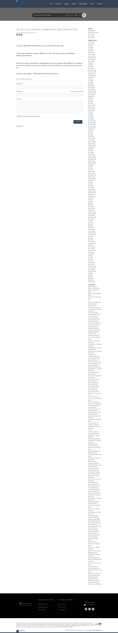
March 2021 (91, 136)
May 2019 (90, 168)
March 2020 (91, 154)
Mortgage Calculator (43, 607)
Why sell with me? (62, 604)
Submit (78, 121)
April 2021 (90, 135)
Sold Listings (91, 37)
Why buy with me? (42, 604)
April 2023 (90, 103)
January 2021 (91, 140)
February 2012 (91, 282)
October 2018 (91, 177)
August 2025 (91, 61)
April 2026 (90, 50)
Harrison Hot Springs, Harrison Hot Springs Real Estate (94, 398)
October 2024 (91, 73)
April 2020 (90, 152)
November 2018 (92, 175)
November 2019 (92, 159)
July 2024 (90, 79)
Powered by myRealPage (97, 630)
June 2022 (90, 114)
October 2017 (91, 194)
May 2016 (90, 224)
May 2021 (90, 133)
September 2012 (92, 271)
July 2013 (90, 255)
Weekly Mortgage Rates (94, 557)
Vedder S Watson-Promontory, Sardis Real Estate (94, 544)
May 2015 (90, 238)
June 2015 (90, 236)
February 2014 (91, 247)
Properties (58, 4)
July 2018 (90, 182)
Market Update (83, 4)
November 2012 (92, 268)
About (92, 4)
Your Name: (19, 83)
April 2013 (90, 261)
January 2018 (91, 189)
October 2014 (91, 241)
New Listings (91, 34)
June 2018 (90, 183)
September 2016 (92, 217)
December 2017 (92, 191)
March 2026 (91, 52)
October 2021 (91, 126)
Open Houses (91, 35)
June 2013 (90, 257)
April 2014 (90, 245)
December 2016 (92, 212)
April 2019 (90, 170)
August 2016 (91, 219)
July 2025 (90, 63)
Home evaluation (62, 607)
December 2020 (92, 142)
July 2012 (90, 273)
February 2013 (91, 262)
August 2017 (91, 198)
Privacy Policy (89, 630)
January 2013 (91, 264)
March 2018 (91, 187)
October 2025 (91, 59)
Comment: (19, 99)
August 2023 (91, 96)
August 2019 (91, 164)
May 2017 (90, 203)
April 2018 (90, 185)
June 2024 (90, 80)
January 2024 (91, 89)
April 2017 (90, 205)
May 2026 (90, 49)
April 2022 (90, 117)
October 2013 (91, 252)
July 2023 (90, 98)
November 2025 (92, 58)
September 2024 (92, 75)
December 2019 (92, 157)
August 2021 (91, 129)
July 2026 (90, 45)
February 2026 (91, 54)
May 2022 (90, 115)
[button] (86, 609)
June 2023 (90, 100)
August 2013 (91, 254)
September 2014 (92, 243)
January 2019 (91, 173)
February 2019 (91, 171)
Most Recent (91, 42)
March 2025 (91, 68)
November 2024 (92, 71)
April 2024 (90, 84)
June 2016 (90, 222)
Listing (89, 430)
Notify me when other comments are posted (28, 116)
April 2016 (90, 226)
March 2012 (91, 280)
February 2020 (91, 156)
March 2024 (91, 86)
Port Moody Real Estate (94, 489)
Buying (66, 4)
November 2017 (92, 192)
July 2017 (90, 199)
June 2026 (90, 47)
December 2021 (92, 122)
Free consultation (62, 610)
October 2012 (91, 269)
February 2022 (91, 121)
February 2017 (91, 208)
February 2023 (91, 105)
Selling (74, 4)
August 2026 (91, 44)
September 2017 (92, 196)
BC (88, 300)
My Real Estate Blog (93, 32)
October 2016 (91, 215)
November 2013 (92, 250)
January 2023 (91, 106)
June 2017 (90, 201)
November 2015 (92, 234)
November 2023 (92, 93)
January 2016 (91, 231)
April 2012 (90, 278)
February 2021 (91, 138)
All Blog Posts (91, 30)
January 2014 (91, 248)
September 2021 (92, 127)
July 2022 (90, 112)
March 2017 (91, 206)
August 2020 (91, 147)
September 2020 (92, 145)
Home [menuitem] (51, 4)
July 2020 (90, 149)
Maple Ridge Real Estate (94, 438)
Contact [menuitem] (100, 4)
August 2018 (91, 180)
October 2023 (91, 94)
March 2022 (91, 119)
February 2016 (91, 229)
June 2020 (90, 150)
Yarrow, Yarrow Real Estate (95, 584)
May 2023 (90, 101)
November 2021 (92, 124)
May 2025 (90, 65)
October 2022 (91, 108)
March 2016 (91, 227)
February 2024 (91, 87)
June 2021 (90, 131)
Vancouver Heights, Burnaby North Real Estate (93, 538)
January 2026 (91, 56)
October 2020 (91, 143)
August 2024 (91, 77)
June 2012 (90, 275)
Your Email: (19, 91)
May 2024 (90, 82)
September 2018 (92, 178)
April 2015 (90, 239)
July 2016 (90, 220)
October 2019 (91, 161)
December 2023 (92, 91)
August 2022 (91, 110)
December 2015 (92, 233)
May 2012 (90, 276)
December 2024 (92, 70)
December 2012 (92, 266)
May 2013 (90, 259)
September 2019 (92, 162)
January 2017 (91, 210)
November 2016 (92, 213)
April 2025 (90, 66)
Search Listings (41, 610)
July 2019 (90, 166)
